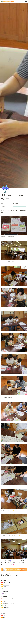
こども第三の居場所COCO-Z (10, 599)
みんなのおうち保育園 (8, 603)
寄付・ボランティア (8, 615)
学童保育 (5, 601)
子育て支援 (5, 605)
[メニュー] (26, 1)
